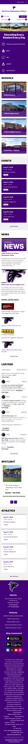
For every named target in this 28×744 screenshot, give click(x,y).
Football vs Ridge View (10, 202)
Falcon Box (20, 2)
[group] (14, 480)
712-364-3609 (15, 606)
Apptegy (17, 742)
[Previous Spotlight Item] (11, 502)
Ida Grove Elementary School (13, 625)
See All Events (14, 226)
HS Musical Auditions (9, 172)
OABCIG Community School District (13, 616)
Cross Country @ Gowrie (10, 187)
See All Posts (14, 356)
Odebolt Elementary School (13, 628)
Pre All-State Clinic (9, 216)
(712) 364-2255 (13, 604)
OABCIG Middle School (13, 622)
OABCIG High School (13, 619)
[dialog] (14, 90)
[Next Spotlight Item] (15, 502)
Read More (19, 390)
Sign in (22, 16)
